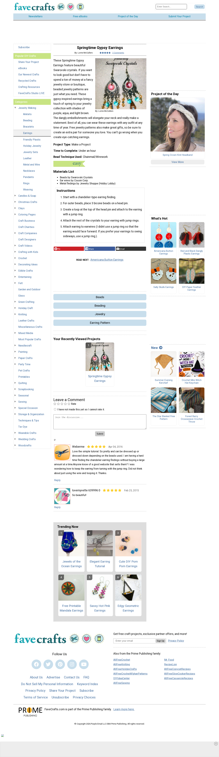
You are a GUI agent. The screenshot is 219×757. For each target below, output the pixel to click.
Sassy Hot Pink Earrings (100, 608)
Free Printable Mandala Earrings (71, 608)
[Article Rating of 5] (105, 53)
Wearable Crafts (27, 433)
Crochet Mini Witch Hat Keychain (192, 381)
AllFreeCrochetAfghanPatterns (130, 673)
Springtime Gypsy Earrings (100, 378)
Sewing (22, 401)
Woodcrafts (24, 445)
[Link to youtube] (84, 664)
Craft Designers (27, 239)
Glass (21, 295)
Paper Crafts (25, 358)
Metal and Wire (31, 164)
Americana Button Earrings (106, 259)
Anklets (27, 114)
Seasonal (23, 395)
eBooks (22, 68)
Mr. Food (169, 659)
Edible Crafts (25, 270)
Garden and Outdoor (29, 289)
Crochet (22, 258)
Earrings (27, 133)
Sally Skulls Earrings (163, 287)
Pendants (28, 177)
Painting (22, 351)
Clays (21, 208)
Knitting (22, 314)
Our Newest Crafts (28, 74)
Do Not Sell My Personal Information (47, 684)
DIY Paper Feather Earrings (191, 288)
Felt (20, 283)
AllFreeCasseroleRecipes (178, 678)
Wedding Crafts (27, 439)
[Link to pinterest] (60, 664)
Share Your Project (28, 62)
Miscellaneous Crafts (30, 326)
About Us (36, 677)
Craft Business (26, 220)
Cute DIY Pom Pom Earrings (128, 564)
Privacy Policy (35, 691)
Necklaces (29, 170)
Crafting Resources (29, 87)
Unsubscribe (60, 697)
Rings (26, 183)
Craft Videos (25, 245)
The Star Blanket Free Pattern (163, 417)
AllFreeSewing (121, 683)
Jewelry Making (27, 107)
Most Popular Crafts (29, 339)
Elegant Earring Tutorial (100, 564)
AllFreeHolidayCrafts (125, 669)
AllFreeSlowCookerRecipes (179, 673)
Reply (57, 480)
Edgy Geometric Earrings (128, 608)
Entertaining (24, 276)
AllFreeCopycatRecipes (177, 669)
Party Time (24, 364)
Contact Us (72, 677)
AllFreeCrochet (121, 659)
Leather (27, 158)
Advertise (53, 677)
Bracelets (28, 126)
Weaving (28, 189)
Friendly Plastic (32, 139)
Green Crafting (26, 301)
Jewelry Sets (30, 152)
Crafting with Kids (28, 252)
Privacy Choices (84, 697)
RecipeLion (170, 664)
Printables (24, 376)
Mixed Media (25, 333)
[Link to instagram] (72, 664)
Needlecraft (25, 345)
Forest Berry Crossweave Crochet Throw (191, 419)
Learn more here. (124, 709)
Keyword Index (87, 684)
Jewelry (100, 314)
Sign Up (160, 641)
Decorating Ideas (28, 264)
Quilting (22, 383)
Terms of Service (35, 697)
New (154, 348)
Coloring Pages (27, 214)
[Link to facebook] (36, 664)
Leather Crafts (26, 320)
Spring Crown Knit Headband (178, 155)
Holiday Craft (25, 308)
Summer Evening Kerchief (164, 381)
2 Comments (118, 53)
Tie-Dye (22, 426)
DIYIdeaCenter (121, 678)
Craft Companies (27, 233)
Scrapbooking (26, 389)
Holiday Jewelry (32, 145)
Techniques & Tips (28, 420)
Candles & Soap (27, 195)
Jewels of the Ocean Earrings (71, 564)
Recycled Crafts (27, 80)
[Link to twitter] (48, 664)
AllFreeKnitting (121, 664)
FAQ (86, 677)
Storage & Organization (31, 414)
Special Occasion (28, 408)
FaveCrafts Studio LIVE (31, 93)
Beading (27, 120)
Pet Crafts (24, 370)
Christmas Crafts (27, 202)
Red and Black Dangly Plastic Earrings (192, 252)
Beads (100, 297)
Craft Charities (26, 227)
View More (178, 162)
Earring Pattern (100, 323)
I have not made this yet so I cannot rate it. (81, 409)
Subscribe (24, 47)
